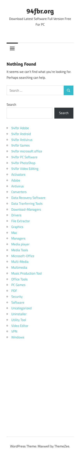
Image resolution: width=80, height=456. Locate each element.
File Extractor (20, 221)
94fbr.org (40, 10)
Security (17, 296)
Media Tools (19, 250)
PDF (14, 290)
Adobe (15, 180)
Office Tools (19, 279)
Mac (14, 232)
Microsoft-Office (22, 255)
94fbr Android (21, 133)
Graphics (17, 226)
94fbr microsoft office (26, 151)
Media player (20, 244)
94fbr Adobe (20, 128)
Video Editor (19, 325)
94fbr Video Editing (24, 168)
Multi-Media (20, 261)
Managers (18, 238)
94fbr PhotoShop (23, 162)
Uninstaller (19, 314)
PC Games (18, 284)
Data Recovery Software (28, 197)
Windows (17, 337)
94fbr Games (20, 145)
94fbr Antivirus (21, 139)
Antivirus (17, 186)
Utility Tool (18, 319)
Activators (18, 174)
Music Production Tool (26, 273)
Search (11, 104)
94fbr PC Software (24, 157)
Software (17, 302)
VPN (14, 331)
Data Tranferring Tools (27, 203)
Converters (19, 191)
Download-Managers (26, 209)
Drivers (16, 215)
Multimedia (19, 267)
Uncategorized (21, 308)
